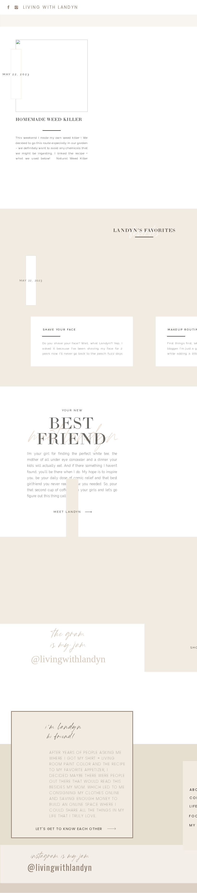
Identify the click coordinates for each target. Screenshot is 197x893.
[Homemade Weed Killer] (52, 76)
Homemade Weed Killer (49, 120)
